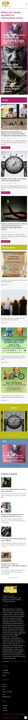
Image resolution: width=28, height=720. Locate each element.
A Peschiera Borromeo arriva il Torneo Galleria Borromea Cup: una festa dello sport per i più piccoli (13, 357)
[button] (26, 4)
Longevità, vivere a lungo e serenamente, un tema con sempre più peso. (14, 180)
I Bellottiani (9, 183)
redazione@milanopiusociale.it (18, 661)
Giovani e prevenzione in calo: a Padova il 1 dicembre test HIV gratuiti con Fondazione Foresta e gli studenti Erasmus (14, 226)
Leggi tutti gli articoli (13, 435)
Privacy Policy (6, 718)
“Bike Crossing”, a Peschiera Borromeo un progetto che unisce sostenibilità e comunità (12, 396)
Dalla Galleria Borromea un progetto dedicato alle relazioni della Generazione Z (13, 319)
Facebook (5, 705)
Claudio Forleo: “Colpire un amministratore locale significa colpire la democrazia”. (14, 566)
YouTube (4, 710)
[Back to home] (6, 4)
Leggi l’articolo (5, 147)
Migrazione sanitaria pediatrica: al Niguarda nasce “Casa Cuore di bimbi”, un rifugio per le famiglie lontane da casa (14, 134)
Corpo (15, 138)
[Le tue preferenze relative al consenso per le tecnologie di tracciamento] (25, 717)
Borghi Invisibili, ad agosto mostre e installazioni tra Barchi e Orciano (12, 515)
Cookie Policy (15, 718)
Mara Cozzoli (10, 138)
